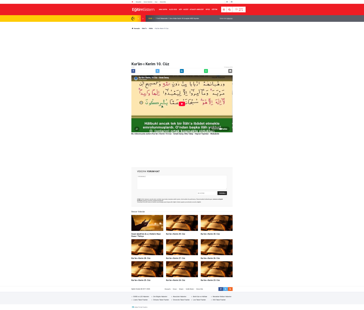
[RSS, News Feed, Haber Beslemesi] (230, 289)
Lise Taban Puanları (199, 300)
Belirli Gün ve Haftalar (200, 296)
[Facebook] (133, 71)
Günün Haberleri (148, 2)
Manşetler (138, 2)
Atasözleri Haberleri (179, 296)
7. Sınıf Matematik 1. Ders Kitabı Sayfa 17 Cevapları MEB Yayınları (177, 18)
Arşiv (156, 2)
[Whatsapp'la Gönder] (206, 71)
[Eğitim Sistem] (143, 9)
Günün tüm (226, 18)
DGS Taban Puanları (219, 300)
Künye (175, 289)
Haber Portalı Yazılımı (141, 307)
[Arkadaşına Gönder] (230, 71)
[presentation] (138, 18)
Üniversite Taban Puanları (181, 300)
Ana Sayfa (163, 9)
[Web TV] (227, 2)
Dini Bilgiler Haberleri (160, 296)
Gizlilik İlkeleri (190, 289)
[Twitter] (157, 71)
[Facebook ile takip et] (220, 289)
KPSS (208, 9)
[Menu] (224, 9)
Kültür (151, 28)
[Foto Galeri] (232, 2)
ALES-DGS (173, 9)
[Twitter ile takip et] (225, 289)
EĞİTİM (214, 9)
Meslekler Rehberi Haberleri (222, 296)
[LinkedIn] (182, 71)
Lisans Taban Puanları (140, 300)
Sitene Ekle (163, 2)
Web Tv (144, 28)
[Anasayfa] (132, 2)
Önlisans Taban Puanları (161, 300)
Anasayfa (137, 28)
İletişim (181, 289)
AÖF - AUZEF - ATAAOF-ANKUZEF (191, 9)
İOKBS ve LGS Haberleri (141, 296)
